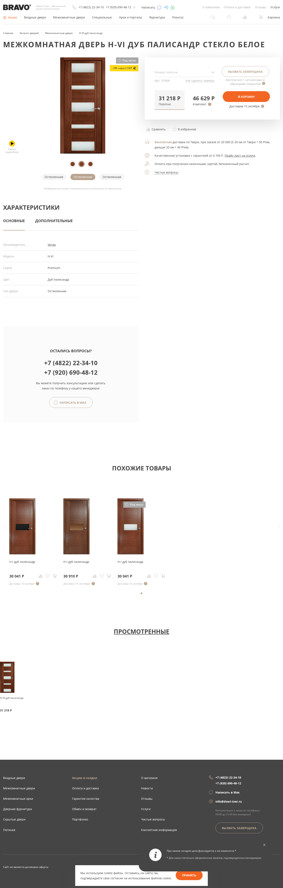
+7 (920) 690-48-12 (118, 7)
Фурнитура (157, 17)
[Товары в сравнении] (244, 17)
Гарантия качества (85, 799)
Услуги (275, 7)
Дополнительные (54, 220)
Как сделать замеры (200, 80)
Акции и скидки (84, 778)
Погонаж (9, 830)
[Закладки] (47, 576)
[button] (170, 100)
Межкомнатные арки (18, 799)
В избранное (186, 129)
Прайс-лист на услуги (240, 155)
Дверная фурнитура (17, 809)
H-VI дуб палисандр (11, 697)
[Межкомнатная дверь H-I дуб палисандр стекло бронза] (76, 553)
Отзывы (260, 7)
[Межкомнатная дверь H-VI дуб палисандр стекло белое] (82, 152)
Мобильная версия (15, 871)
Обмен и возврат (84, 809)
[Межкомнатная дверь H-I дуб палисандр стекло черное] (22, 553)
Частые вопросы (166, 172)
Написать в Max (72, 403)
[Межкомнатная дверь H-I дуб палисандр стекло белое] (130, 553)
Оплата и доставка (237, 7)
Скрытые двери (14, 819)
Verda (52, 245)
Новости (147, 788)
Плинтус (178, 17)
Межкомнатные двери (69, 17)
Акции (12, 17)
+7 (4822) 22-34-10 (91, 7)
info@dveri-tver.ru (228, 801)
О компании (211, 7)
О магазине (149, 778)
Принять (189, 875)
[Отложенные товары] (229, 17)
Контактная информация (159, 830)
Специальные (102, 17)
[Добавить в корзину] (54, 576)
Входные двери (35, 17)
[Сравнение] (40, 576)
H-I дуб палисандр (22, 562)
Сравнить (158, 129)
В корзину (246, 96)
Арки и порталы (130, 17)
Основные (14, 220)
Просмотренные (141, 631)
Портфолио (80, 819)
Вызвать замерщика (245, 72)
